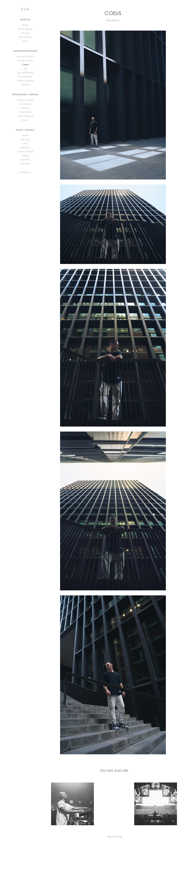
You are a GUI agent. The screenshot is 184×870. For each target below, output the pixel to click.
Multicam (25, 19)
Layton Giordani (25, 151)
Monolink (25, 159)
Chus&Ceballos (25, 60)
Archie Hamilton (25, 100)
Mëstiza (25, 155)
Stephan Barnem (25, 80)
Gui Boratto (25, 104)
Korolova (25, 108)
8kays (25, 25)
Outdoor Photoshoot (25, 51)
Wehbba (25, 84)
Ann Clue (25, 139)
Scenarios (25, 163)
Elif (25, 68)
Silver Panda (25, 37)
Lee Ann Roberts (25, 72)
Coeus (25, 64)
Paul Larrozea (25, 76)
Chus (25, 143)
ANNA (25, 135)
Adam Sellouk (25, 29)
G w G (25, 9)
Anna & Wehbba (25, 56)
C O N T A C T (25, 172)
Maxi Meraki (25, 112)
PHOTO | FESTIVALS (25, 130)
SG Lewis (25, 33)
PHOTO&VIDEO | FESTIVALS (25, 94)
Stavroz (25, 120)
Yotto (25, 41)
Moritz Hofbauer (25, 116)
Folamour (25, 147)
